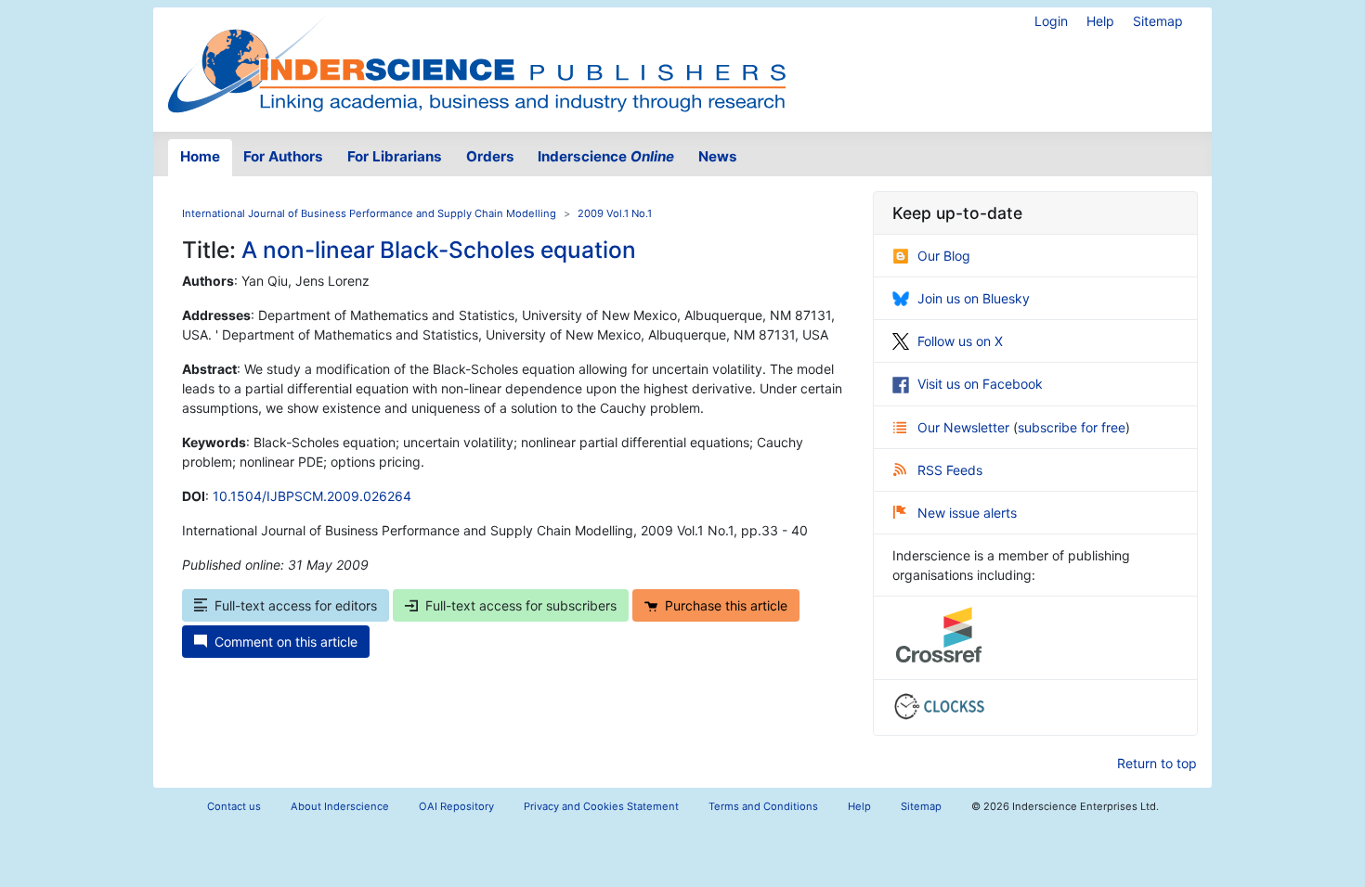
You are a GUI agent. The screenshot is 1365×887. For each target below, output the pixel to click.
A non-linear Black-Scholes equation (438, 250)
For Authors (283, 156)
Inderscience (606, 156)
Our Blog (943, 256)
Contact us (234, 806)
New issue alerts (967, 513)
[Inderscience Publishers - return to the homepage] (476, 62)
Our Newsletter (965, 427)
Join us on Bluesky (973, 298)
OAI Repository (456, 806)
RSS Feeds (949, 470)
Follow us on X (960, 341)
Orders (490, 156)
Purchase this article (726, 605)
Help (1100, 21)
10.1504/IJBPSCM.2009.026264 (312, 496)
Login (1051, 21)
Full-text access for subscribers (521, 605)
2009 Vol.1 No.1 (615, 213)
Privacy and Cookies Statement (601, 806)
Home (200, 156)
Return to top (1157, 763)
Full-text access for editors (295, 605)
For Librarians (394, 156)
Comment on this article (286, 641)
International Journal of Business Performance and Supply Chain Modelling (369, 213)
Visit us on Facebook (980, 384)
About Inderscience (340, 806)
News (717, 156)
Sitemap (1158, 21)
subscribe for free (1071, 427)
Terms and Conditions (763, 806)
